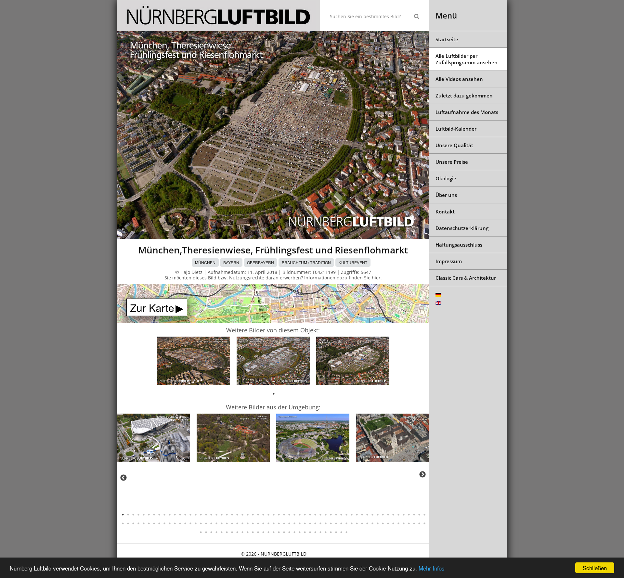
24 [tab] (242, 514)
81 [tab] (232, 523)
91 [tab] (284, 523)
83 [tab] (242, 523)
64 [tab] (143, 523)
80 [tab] (227, 523)
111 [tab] (388, 523)
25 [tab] (247, 514)
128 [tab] (247, 532)
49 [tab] (372, 514)
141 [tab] (315, 532)
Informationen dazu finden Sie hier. (343, 278)
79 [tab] (221, 523)
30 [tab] (273, 514)
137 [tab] (294, 532)
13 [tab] (185, 514)
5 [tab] (143, 514)
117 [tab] (419, 523)
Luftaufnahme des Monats (467, 112)
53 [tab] (393, 514)
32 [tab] (284, 514)
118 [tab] (424, 523)
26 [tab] (253, 514)
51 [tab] (383, 514)
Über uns (446, 195)
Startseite (447, 39)
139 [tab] (305, 532)
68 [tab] (164, 523)
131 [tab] (263, 532)
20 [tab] (221, 514)
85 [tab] (253, 523)
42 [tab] (336, 514)
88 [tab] (268, 523)
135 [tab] (284, 532)
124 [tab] (227, 532)
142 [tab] (320, 532)
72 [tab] (185, 523)
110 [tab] (383, 523)
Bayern (231, 262)
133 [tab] (273, 532)
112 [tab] (393, 523)
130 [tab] (258, 532)
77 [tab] (211, 523)
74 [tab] (195, 523)
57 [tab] (414, 514)
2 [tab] (128, 514)
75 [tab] (201, 523)
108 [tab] (372, 523)
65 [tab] (149, 523)
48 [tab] (367, 514)
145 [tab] (336, 532)
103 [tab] (346, 523)
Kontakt (445, 211)
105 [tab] (357, 523)
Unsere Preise (452, 162)
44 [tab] (346, 514)
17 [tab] (206, 514)
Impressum (449, 261)
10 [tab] (169, 514)
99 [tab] (325, 523)
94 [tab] (299, 523)
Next (422, 474)
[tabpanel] (193, 362)
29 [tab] (268, 514)
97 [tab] (315, 523)
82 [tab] (237, 523)
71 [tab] (180, 523)
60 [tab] (123, 523)
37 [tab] (310, 514)
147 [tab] (346, 532)
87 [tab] (263, 523)
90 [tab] (279, 523)
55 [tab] (403, 514)
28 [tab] (263, 514)
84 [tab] (247, 523)
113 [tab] (398, 523)
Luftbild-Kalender (456, 128)
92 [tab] (289, 523)
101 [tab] (336, 523)
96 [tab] (310, 523)
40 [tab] (325, 514)
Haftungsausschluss (459, 244)
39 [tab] (320, 514)
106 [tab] (362, 523)
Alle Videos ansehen (459, 79)
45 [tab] (351, 514)
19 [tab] (216, 514)
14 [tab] (190, 514)
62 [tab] (133, 523)
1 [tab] (273, 394)
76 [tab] (206, 523)
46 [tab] (357, 514)
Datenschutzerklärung (462, 228)
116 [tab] (414, 523)
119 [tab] (201, 532)
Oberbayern (260, 262)
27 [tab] (258, 514)
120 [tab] (206, 532)
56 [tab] (409, 514)
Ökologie (446, 178)
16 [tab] (201, 514)
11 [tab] (175, 514)
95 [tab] (305, 523)
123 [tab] (221, 532)
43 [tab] (341, 514)
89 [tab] (273, 523)
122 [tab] (216, 532)
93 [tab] (294, 523)
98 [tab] (320, 523)
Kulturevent (353, 262)
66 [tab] (154, 523)
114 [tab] (403, 523)
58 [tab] (419, 514)
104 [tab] (351, 523)
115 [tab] (409, 523)
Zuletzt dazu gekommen (464, 95)
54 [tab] (398, 514)
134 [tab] (279, 532)
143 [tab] (325, 532)
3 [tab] (133, 514)
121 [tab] (211, 532)
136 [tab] (289, 532)
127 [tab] (242, 532)
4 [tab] (138, 514)
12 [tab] (180, 514)
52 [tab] (388, 514)
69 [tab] (169, 523)
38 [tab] (315, 514)
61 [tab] (128, 523)
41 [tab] (331, 514)
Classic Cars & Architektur (466, 278)
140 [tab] (310, 532)
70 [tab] (175, 523)
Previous (123, 477)
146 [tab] (341, 532)
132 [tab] (268, 532)
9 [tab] (164, 514)
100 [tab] (331, 523)
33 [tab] (289, 514)
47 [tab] (362, 514)
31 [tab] (279, 514)
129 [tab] (253, 532)
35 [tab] (299, 514)
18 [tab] (211, 514)
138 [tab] (299, 532)
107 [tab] (367, 523)
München (205, 262)
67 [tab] (159, 523)
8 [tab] (159, 514)
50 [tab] (377, 514)
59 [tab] (424, 514)
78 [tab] (216, 523)
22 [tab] (232, 514)
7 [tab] (154, 514)
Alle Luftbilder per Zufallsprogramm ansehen (467, 59)
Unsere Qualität (454, 145)
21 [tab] (227, 514)
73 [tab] (190, 523)
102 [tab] (341, 523)
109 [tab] (377, 523)
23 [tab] (237, 514)
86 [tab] (258, 523)
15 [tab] (195, 514)
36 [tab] (305, 514)
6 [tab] (149, 514)
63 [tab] (138, 523)
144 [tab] (331, 532)
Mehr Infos (432, 568)
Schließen (595, 568)
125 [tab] (232, 532)
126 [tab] (237, 532)
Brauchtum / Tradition (306, 262)
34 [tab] (294, 514)
